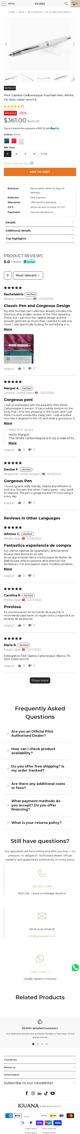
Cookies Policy (49, 1133)
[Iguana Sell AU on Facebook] (27, 1093)
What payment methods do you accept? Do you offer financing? (35, 805)
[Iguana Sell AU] (40, 3)
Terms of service (49, 1128)
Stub (44, 154)
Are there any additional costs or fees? (38, 786)
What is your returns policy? (36, 823)
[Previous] (7, 44)
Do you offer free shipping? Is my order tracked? (37, 768)
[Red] (14, 141)
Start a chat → (40, 972)
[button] (12, 106)
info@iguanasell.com (41, 936)
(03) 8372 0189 (42, 886)
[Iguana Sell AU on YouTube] (53, 1093)
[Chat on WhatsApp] (75, 969)
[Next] (73, 44)
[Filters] (8, 275)
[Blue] (6, 141)
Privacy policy (31, 1133)
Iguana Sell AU (54, 1106)
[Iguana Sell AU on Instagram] (33, 1093)
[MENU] (2, 3)
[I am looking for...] (66, 3)
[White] (21, 141)
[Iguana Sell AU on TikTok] (46, 1093)
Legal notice (31, 1128)
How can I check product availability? (33, 751)
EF (34, 154)
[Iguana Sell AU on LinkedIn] (40, 1093)
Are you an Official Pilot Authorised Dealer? (32, 733)
